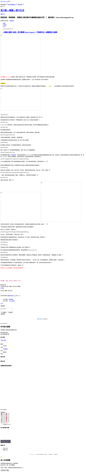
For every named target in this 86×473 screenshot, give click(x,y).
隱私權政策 (50, 454)
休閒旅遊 (11, 20)
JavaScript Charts (5, 442)
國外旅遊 (11, 299)
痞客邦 (9, 295)
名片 (4, 26)
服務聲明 (56, 454)
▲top (2, 303)
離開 (8, 470)
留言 (12, 295)
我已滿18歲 (3, 470)
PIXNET (32, 454)
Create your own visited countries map (5, 441)
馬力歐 (2, 288)
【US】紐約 (12, 301)
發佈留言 (3, 314)
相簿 (4, 23)
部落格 (4, 25)
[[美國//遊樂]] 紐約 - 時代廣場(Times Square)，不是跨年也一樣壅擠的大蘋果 (30, 32)
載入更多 (3, 305)
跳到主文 (3, 14)
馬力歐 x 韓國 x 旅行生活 (12, 10)
